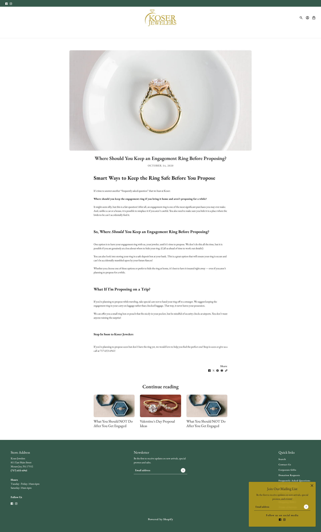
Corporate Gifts (287, 469)
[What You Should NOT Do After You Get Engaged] (114, 406)
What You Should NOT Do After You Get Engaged (113, 423)
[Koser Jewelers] (160, 17)
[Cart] (314, 18)
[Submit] (306, 506)
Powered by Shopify (160, 519)
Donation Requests (289, 475)
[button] (226, 370)
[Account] (307, 18)
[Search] (301, 18)
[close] (312, 485)
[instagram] (10, 3)
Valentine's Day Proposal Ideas (157, 423)
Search (282, 459)
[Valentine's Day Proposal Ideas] (160, 406)
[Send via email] (221, 370)
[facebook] (6, 3)
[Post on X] (213, 370)
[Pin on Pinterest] (217, 370)
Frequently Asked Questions (294, 480)
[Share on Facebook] (209, 370)
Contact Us (285, 464)
